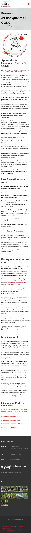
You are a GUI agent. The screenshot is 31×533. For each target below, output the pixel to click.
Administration (6, 528)
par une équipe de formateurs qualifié (15, 282)
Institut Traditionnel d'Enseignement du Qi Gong (14, 467)
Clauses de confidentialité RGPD (11, 530)
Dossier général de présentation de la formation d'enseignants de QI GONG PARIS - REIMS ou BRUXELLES (14, 411)
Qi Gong (9, 26)
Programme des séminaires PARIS (10, 416)
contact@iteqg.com (6, 383)
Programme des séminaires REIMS (10, 420)
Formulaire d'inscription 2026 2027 (10, 427)
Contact (20, 526)
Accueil (3, 26)
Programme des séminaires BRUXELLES (12, 423)
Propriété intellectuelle (8, 526)
